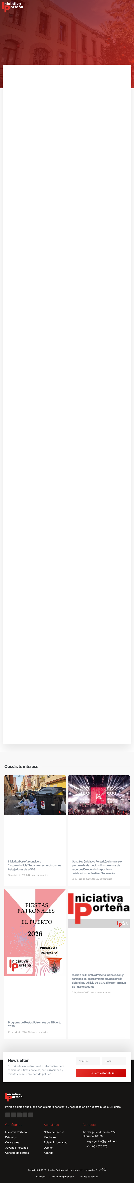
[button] (129, 7)
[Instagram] (13, 1115)
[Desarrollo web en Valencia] (102, 1169)
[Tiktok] (30, 1115)
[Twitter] (19, 1115)
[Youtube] (25, 1115)
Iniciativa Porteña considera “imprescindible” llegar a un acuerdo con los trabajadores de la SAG (34, 865)
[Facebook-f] (7, 1115)
